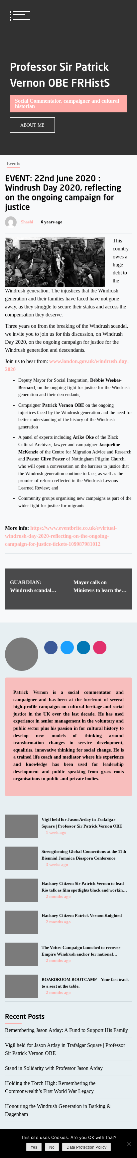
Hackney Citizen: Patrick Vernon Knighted (82, 915)
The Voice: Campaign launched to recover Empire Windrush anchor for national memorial (81, 951)
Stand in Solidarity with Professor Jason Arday (54, 1068)
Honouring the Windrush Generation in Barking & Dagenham (58, 1110)
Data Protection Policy (86, 1147)
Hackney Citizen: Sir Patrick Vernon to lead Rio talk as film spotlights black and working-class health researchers (84, 887)
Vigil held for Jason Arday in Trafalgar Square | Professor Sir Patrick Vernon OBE (82, 823)
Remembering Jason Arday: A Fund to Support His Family (66, 1030)
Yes (34, 1147)
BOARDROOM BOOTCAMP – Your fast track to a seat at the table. (85, 983)
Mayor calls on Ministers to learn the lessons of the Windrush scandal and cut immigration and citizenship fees (100, 587)
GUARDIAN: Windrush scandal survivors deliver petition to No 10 (30, 587)
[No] (128, 1143)
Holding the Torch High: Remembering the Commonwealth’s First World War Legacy (50, 1087)
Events (13, 163)
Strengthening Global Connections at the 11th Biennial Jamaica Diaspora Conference (84, 855)
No (52, 1147)
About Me (32, 125)
